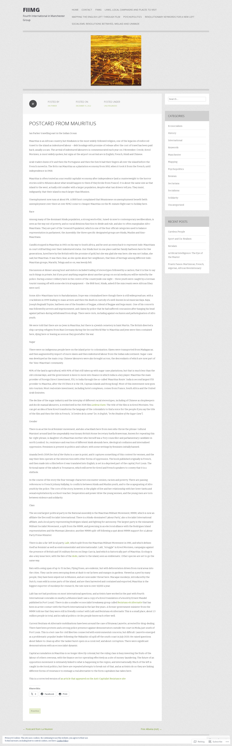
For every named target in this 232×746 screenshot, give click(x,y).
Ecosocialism (175, 126)
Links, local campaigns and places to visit (131, 9)
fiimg (31, 10)
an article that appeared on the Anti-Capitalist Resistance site (93, 678)
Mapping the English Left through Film (96, 16)
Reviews (172, 176)
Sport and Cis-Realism (179, 239)
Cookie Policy (62, 741)
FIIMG (98, 9)
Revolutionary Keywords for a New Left (169, 16)
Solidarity (173, 198)
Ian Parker (52, 106)
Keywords (173, 147)
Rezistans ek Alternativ (130, 602)
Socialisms (173, 190)
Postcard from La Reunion (38, 729)
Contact (87, 9)
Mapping (172, 162)
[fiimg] (116, 63)
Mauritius (35, 711)
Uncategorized (110, 106)
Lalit (67, 543)
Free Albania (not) (151, 729)
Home (75, 9)
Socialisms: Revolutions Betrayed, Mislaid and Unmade (105, 23)
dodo (74, 556)
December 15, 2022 (83, 106)
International (175, 140)
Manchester (174, 154)
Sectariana (173, 183)
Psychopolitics (132, 16)
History (172, 133)
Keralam (172, 246)
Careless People (176, 231)
